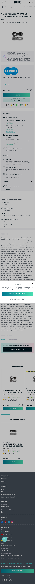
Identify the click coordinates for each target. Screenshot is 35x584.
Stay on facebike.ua (17, 299)
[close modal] (33, 283)
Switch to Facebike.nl (17, 294)
